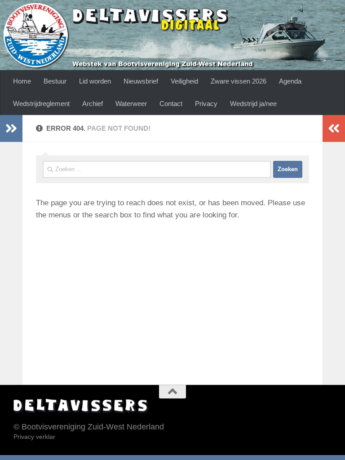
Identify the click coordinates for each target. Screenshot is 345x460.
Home (22, 81)
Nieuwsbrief (141, 81)
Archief (92, 103)
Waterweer (131, 103)
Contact (170, 103)
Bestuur (55, 81)
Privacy (206, 103)
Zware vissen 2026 (238, 81)
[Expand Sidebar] (11, 128)
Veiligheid (184, 81)
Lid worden (95, 81)
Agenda (290, 81)
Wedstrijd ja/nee (253, 103)
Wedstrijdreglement (41, 103)
